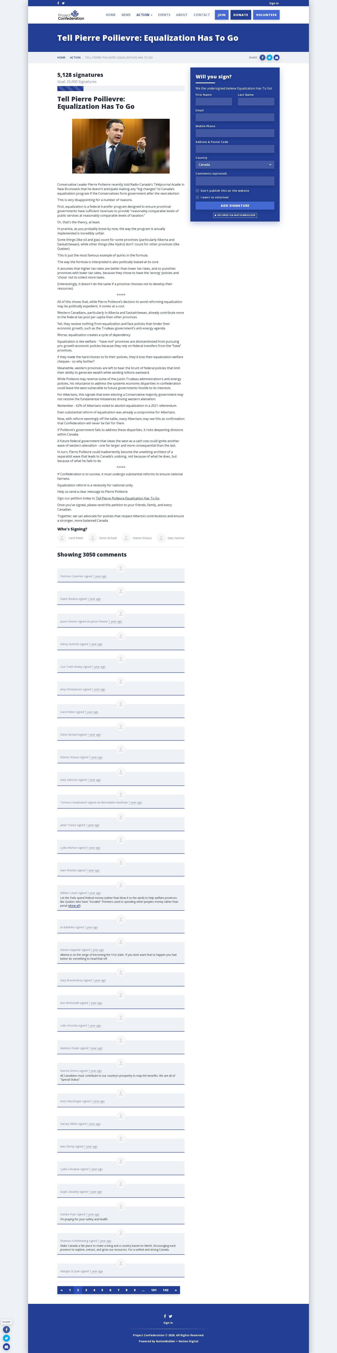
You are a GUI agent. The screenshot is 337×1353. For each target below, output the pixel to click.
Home (111, 15)
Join (222, 15)
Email (200, 110)
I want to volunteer (215, 197)
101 (154, 1290)
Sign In (274, 3)
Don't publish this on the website (225, 190)
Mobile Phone (205, 126)
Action (75, 57)
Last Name (246, 95)
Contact (202, 15)
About (182, 15)
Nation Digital (188, 1341)
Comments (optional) (211, 173)
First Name (204, 95)
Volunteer (266, 15)
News (126, 15)
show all (74, 905)
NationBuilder (165, 1341)
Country (202, 158)
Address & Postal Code (212, 142)
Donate (240, 15)
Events (164, 15)
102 (165, 1290)
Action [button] (144, 15)
